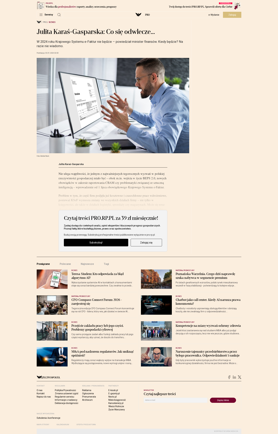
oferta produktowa (86, 425)
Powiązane (43, 263)
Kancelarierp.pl (115, 403)
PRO (147, 14)
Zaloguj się (146, 242)
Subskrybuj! (96, 242)
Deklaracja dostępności (66, 403)
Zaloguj (232, 15)
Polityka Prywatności (65, 390)
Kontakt (41, 393)
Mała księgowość (117, 400)
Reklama (86, 390)
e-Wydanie (213, 15)
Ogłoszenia (88, 393)
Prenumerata (89, 396)
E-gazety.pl (114, 393)
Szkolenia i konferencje (48, 418)
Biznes (52, 22)
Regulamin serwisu (64, 396)
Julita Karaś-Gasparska (71, 164)
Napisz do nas (44, 396)
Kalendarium (63, 425)
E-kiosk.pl (113, 390)
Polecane (65, 263)
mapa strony (43, 425)
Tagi (106, 263)
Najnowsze (87, 263)
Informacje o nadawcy (66, 400)
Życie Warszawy (116, 409)
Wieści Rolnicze (116, 406)
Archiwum (87, 400)
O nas (39, 390)
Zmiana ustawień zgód (66, 393)
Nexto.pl (112, 396)
